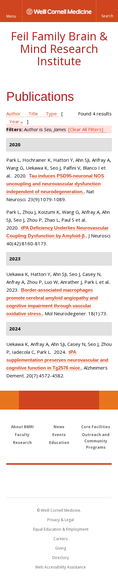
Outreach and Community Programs (96, 441)
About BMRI (22, 426)
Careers (60, 538)
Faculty (22, 434)
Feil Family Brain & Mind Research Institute (59, 48)
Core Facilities (95, 426)
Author (13, 113)
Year (14, 121)
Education (59, 442)
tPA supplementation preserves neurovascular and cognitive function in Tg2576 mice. (57, 359)
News (59, 426)
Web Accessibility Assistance (60, 567)
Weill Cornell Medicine (59, 474)
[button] (107, 11)
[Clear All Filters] (85, 129)
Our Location (9, 400)
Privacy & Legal (60, 519)
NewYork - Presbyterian (59, 487)
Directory (60, 557)
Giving (60, 548)
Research (22, 442)
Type (51, 113)
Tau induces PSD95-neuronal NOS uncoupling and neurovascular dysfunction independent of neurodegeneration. (55, 183)
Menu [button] (11, 16)
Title (33, 113)
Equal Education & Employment (60, 529)
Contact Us (108, 400)
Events (59, 434)
